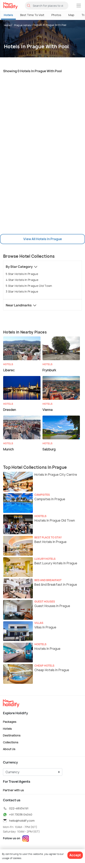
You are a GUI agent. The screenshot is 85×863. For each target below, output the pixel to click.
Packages (9, 722)
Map (71, 15)
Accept (75, 855)
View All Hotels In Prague (42, 239)
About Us (9, 749)
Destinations (12, 735)
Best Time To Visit (32, 15)
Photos (56, 15)
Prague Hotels (22, 25)
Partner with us (13, 790)
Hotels (8, 15)
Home (7, 25)
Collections (10, 742)
